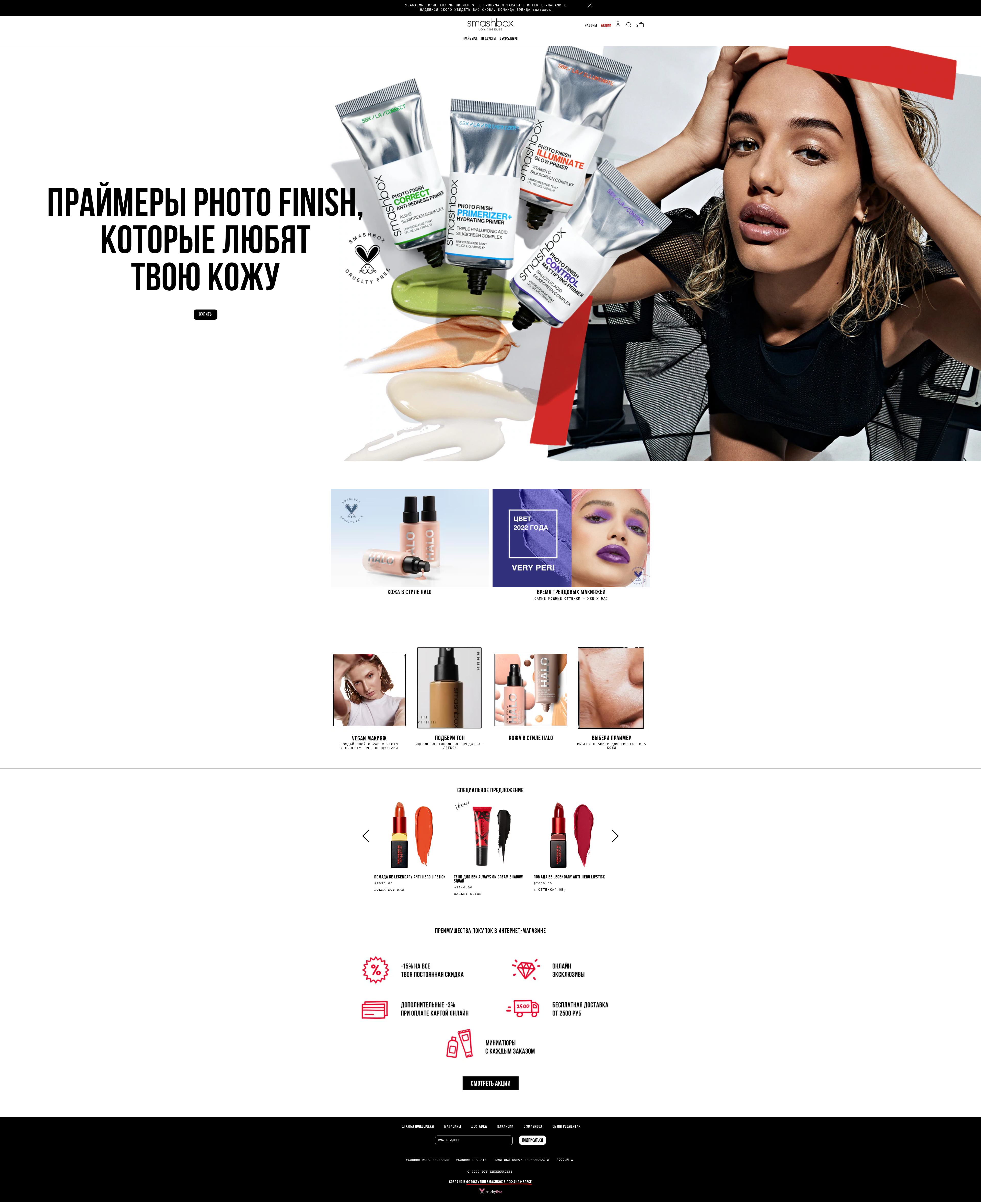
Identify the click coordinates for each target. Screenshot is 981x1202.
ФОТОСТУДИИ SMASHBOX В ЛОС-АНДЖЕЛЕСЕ (499, 1182)
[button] (490, 252)
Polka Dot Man (389, 890)
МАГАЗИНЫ (452, 1127)
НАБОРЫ (591, 26)
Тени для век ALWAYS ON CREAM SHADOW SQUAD (488, 879)
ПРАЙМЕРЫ (470, 39)
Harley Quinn (468, 894)
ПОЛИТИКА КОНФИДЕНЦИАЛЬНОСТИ (521, 1160)
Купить (205, 314)
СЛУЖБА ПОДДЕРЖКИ (418, 1127)
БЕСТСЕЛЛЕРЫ (509, 39)
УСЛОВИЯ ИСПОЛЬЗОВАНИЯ (427, 1160)
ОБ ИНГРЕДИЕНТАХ (567, 1127)
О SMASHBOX (533, 1127)
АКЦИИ (606, 26)
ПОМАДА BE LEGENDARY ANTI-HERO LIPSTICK (410, 877)
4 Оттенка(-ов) (550, 890)
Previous (368, 836)
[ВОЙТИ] (619, 24)
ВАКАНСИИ (505, 1127)
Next (612, 836)
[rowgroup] (490, 544)
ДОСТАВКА (479, 1127)
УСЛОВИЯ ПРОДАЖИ (471, 1160)
